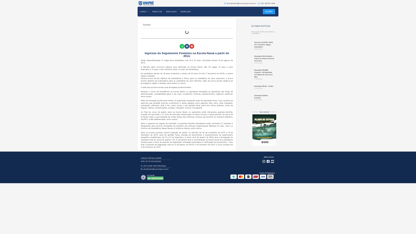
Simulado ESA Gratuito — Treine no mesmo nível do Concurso (264, 58)
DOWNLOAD (185, 12)
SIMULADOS (171, 12)
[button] (182, 46)
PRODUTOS (157, 12)
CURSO (143, 12)
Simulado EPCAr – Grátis (263, 86)
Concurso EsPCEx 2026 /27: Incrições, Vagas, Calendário (263, 44)
